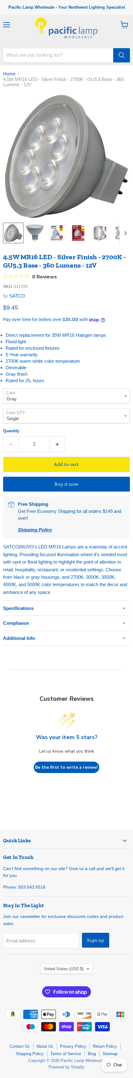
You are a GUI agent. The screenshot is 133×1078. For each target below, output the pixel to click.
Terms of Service (65, 1053)
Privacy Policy (73, 1046)
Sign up (95, 940)
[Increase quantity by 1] (57, 444)
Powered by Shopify (66, 1067)
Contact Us (20, 1046)
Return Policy (105, 1046)
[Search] (121, 55)
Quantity (11, 431)
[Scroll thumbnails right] (124, 233)
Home (9, 73)
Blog (92, 1053)
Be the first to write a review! (66, 767)
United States (64, 968)
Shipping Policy (30, 1053)
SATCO (17, 295)
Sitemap (110, 1053)
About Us (44, 1046)
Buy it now (66, 484)
